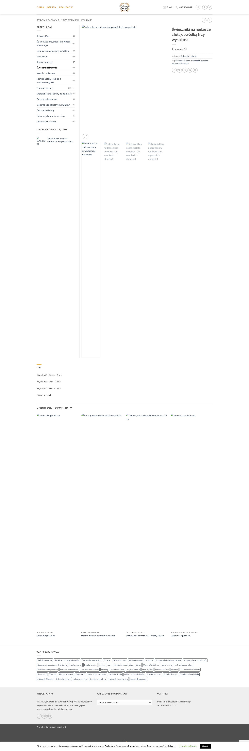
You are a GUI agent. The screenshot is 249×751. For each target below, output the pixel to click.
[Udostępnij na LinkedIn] (195, 70)
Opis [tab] (39, 367)
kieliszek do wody (136, 660)
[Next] (162, 82)
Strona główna (48, 20)
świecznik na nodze (200, 61)
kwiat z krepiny (90, 665)
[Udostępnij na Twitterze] (179, 70)
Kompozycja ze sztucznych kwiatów (52, 665)
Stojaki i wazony (44, 62)
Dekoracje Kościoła (46, 121)
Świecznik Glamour (184, 61)
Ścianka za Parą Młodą (189, 674)
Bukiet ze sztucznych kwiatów (67, 660)
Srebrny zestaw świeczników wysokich (98, 635)
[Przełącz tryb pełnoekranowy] (11, 734)
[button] (198, 7)
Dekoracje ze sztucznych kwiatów (53, 104)
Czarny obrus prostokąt (91, 660)
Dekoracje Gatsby (45, 110)
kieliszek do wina (119, 660)
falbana (107, 660)
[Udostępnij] (19, 734)
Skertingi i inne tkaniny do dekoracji (54, 93)
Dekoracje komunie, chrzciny (51, 115)
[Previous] (87, 82)
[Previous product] (209, 20)
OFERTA (51, 7)
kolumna (149, 660)
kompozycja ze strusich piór (195, 660)
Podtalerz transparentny (47, 670)
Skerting (104, 670)
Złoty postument (66, 674)
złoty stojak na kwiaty (97, 674)
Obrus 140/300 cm (151, 665)
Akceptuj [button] (205, 746)
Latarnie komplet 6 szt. (181, 635)
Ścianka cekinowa (154, 674)
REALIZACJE (66, 7)
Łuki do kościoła (115, 674)
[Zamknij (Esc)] (28, 734)
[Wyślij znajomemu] (184, 70)
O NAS (40, 7)
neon (109, 665)
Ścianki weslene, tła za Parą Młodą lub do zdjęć (53, 43)
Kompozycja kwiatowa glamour (168, 660)
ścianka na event (80, 679)
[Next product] (204, 20)
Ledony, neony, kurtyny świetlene (53, 50)
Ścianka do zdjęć (170, 674)
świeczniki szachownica (118, 679)
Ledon (101, 665)
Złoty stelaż (80, 674)
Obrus (138, 665)
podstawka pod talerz (183, 665)
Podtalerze (42, 56)
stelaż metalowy (117, 670)
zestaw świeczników (180, 63)
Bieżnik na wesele (44, 660)
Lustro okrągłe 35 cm (46, 635)
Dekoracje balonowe (47, 99)
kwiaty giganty (75, 665)
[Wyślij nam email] (49, 716)
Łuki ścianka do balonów (134, 674)
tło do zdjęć (42, 674)
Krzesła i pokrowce (46, 73)
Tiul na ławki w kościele (190, 670)
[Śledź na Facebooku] (204, 7)
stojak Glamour (133, 670)
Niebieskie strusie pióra (123, 665)
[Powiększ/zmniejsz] (3, 734)
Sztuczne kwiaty (162, 670)
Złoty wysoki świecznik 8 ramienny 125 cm (145, 635)
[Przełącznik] (73, 88)
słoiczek (174, 670)
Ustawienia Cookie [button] (188, 746)
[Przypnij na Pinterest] (189, 70)
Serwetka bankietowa (90, 670)
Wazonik (52, 674)
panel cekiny (167, 665)
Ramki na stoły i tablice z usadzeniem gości (49, 80)
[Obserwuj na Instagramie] (209, 7)
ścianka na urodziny (98, 679)
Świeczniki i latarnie (77, 20)
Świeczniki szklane (63, 679)
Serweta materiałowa (69, 670)
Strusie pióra (43, 36)
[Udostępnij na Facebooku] (174, 70)
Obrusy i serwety (45, 88)
